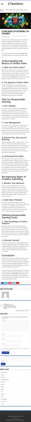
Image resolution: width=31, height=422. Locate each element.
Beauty (2, 374)
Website (3, 343)
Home (2, 9)
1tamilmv (15, 416)
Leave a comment (6, 37)
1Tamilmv (15, 4)
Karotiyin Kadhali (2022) (22, 310)
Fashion (2, 384)
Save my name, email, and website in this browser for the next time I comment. (15, 349)
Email (3, 338)
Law (2, 391)
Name (3, 334)
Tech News (3, 401)
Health (2, 389)
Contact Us (21, 416)
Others (6, 9)
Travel (2, 404)
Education (3, 382)
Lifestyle (3, 394)
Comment (4, 320)
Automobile (3, 372)
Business (3, 377)
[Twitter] (16, 418)
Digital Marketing (5, 379)
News (2, 396)
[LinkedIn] (17, 418)
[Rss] (13, 418)
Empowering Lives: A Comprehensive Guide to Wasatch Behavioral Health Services (9, 306)
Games (2, 387)
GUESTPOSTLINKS (6, 36)
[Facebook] (14, 418)
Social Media (4, 399)
